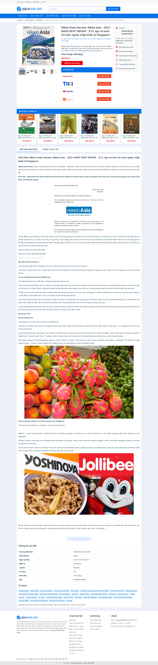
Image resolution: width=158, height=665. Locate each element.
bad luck (75, 594)
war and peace (64, 594)
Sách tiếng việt (36, 16)
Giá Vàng (51, 659)
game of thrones (46, 591)
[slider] (22, 71)
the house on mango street (28, 594)
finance (21, 597)
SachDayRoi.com (77, 663)
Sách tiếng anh (52, 16)
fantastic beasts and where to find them (95, 591)
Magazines (39, 20)
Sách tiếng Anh (29, 20)
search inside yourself (54, 597)
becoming (112, 594)
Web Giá (58, 659)
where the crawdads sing (49, 594)
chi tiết (51, 149)
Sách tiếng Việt (95, 620)
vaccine (69, 601)
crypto (132, 594)
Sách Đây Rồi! (89, 663)
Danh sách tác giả (75, 635)
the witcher (75, 591)
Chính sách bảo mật (76, 623)
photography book (105, 597)
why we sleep (24, 601)
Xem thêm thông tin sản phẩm (79, 539)
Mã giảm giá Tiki (75, 644)
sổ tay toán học (31, 597)
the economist (123, 594)
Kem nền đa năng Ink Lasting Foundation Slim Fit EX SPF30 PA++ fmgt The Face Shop (55, 605)
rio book (42, 597)
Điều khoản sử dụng (76, 626)
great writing (84, 594)
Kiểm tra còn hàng (72, 63)
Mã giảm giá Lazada (76, 647)
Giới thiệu (36, 2)
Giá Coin (65, 659)
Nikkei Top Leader (73, 39)
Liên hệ (43, 2)
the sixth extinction (90, 597)
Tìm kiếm (114, 9)
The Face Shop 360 (40, 659)
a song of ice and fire (61, 591)
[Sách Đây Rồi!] (27, 617)
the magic (78, 597)
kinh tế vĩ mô (68, 597)
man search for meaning (39, 601)
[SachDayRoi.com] (30, 8)
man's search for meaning (123, 597)
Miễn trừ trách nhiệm (76, 629)
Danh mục (28, 2)
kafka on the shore (117, 591)
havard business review (99, 594)
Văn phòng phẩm (69, 16)
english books (24, 591)
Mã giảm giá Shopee (76, 650)
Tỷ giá (30, 659)
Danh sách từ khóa (75, 641)
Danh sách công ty (75, 638)
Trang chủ (20, 2)
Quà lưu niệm (84, 16)
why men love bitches (57, 601)
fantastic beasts (131, 591)
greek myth (35, 591)
